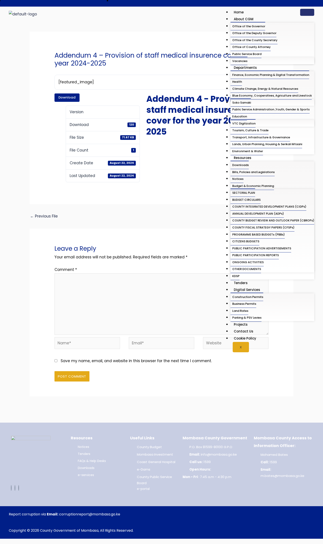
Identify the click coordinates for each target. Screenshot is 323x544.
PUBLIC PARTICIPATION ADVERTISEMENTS (261, 248)
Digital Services (247, 289)
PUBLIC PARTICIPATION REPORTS (255, 255)
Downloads (240, 165)
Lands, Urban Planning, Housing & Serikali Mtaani (267, 144)
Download (67, 97)
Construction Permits (247, 297)
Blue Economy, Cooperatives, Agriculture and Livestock (272, 95)
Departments (245, 67)
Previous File (44, 216)
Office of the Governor (248, 26)
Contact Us (243, 331)
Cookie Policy (245, 338)
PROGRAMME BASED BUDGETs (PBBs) (258, 234)
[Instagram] (18, 488)
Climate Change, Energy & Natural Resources (265, 89)
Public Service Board (246, 54)
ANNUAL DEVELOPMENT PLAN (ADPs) (258, 214)
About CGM (243, 19)
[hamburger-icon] (307, 12)
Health (237, 82)
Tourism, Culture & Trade (250, 130)
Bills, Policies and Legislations (253, 172)
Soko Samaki (241, 102)
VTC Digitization (244, 123)
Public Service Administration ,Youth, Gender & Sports (271, 109)
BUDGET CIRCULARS (246, 200)
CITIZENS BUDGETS (245, 241)
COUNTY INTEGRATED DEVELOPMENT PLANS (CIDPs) (269, 206)
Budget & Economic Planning (253, 186)
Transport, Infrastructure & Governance (261, 137)
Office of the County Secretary (255, 40)
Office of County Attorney (251, 47)
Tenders (241, 283)
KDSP (236, 276)
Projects (241, 324)
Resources (242, 157)
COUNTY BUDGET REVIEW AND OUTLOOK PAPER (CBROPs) (273, 220)
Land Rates (240, 311)
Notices (237, 179)
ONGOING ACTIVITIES (248, 262)
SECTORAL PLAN (243, 193)
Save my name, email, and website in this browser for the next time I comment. (136, 360)
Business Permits (244, 304)
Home (239, 12)
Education (239, 116)
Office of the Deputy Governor (254, 33)
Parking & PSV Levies (246, 318)
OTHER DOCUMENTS (246, 269)
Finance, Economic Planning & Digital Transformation (270, 75)
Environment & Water (247, 151)
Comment (65, 269)
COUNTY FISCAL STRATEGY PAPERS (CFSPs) (263, 227)
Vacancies (239, 61)
